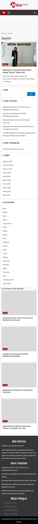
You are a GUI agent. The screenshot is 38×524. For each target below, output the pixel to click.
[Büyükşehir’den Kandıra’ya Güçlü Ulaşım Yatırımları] (19, 375)
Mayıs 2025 (7, 188)
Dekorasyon (7, 223)
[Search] (34, 13)
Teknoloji (6, 272)
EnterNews (29, 519)
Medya (5, 257)
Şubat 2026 (7, 180)
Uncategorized (8, 280)
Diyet (5, 227)
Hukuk (5, 246)
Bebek (5, 212)
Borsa (5, 220)
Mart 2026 (6, 176)
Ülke (4, 276)
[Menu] (9, 12)
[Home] (4, 12)
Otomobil (6, 261)
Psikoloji (6, 265)
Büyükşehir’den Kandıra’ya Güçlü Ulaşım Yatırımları (19, 480)
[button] (9, 12)
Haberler (6, 242)
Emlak (5, 231)
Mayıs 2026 (7, 173)
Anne (4, 208)
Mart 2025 (6, 195)
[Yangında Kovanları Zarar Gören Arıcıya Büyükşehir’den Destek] (19, 303)
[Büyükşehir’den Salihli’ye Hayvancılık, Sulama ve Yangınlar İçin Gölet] (19, 411)
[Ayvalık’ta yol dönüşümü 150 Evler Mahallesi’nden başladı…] (19, 339)
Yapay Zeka (7, 283)
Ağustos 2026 (7, 161)
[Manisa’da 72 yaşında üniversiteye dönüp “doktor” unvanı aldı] (19, 54)
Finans (5, 235)
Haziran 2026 (7, 169)
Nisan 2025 (7, 191)
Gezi (4, 238)
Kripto (5, 253)
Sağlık (5, 268)
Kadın (5, 250)
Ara (6, 90)
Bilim (5, 64)
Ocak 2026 (7, 184)
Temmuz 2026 (8, 165)
